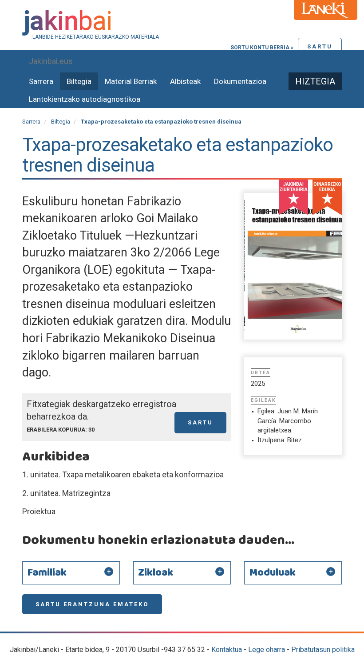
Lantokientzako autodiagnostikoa (84, 99)
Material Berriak (131, 81)
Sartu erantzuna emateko (92, 604)
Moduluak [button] (272, 573)
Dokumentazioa (240, 81)
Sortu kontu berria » (261, 47)
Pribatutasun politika (323, 649)
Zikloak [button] (155, 573)
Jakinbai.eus (51, 61)
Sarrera (41, 81)
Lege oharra (266, 649)
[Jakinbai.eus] (182, 23)
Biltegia (79, 81)
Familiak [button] (47, 573)
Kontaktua (226, 649)
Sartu (319, 46)
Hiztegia (315, 81)
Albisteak (185, 81)
